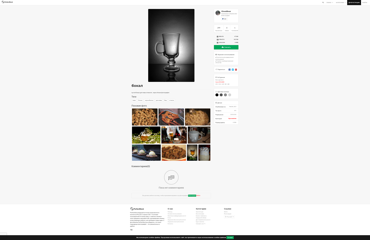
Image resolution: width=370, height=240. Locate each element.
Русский (229, 217)
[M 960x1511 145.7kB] (215, 39)
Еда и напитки (232, 118)
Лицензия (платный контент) (176, 221)
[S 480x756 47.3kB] (215, 37)
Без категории (200, 214)
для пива (159, 100)
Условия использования (175, 214)
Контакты (170, 223)
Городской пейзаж (201, 217)
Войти (364, 2)
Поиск (329, 2)
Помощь (170, 212)
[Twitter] (233, 69)
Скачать (227, 47)
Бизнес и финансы (201, 216)
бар (165, 100)
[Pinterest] (236, 69)
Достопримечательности (203, 220)
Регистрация (355, 2)
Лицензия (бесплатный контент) (177, 220)
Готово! (230, 237)
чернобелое (149, 100)
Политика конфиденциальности (177, 216)
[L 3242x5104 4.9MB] (215, 43)
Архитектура (199, 212)
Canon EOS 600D (219, 82)
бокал (140, 100)
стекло (171, 100)
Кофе (224, 18)
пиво (134, 100)
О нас (169, 217)
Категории (340, 2)
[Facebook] (230, 69)
